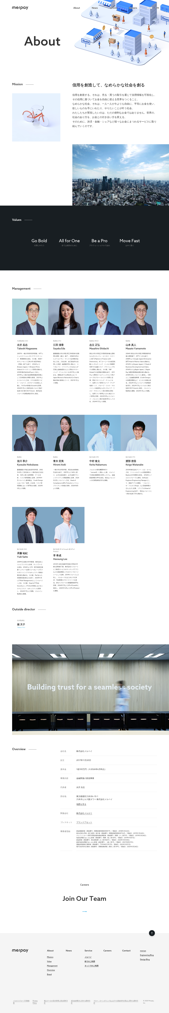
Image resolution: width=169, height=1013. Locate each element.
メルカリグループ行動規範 (21, 1002)
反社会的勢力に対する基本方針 (80, 1002)
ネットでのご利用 (91, 966)
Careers (133, 7)
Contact (126, 950)
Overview (51, 970)
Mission (50, 957)
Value (49, 961)
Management (52, 966)
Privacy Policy (35, 1002)
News (95, 7)
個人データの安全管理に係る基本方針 (56, 1002)
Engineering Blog (147, 955)
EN (158, 8)
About (76, 7)
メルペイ (88, 957)
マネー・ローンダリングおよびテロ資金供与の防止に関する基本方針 (116, 1002)
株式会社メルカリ (84, 813)
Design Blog (145, 959)
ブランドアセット (84, 822)
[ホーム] (20, 8)
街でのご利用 (90, 961)
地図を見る (81, 804)
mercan (143, 951)
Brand (49, 974)
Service (113, 7)
